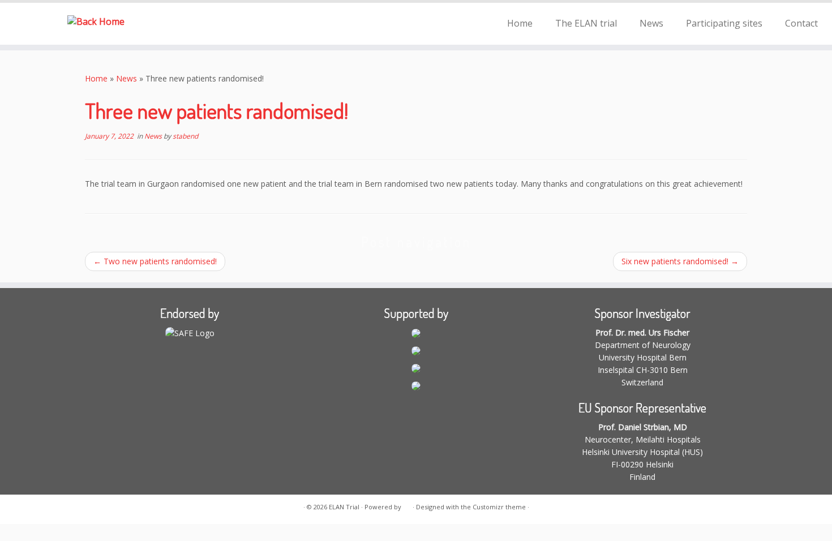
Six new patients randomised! (680, 261)
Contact (801, 23)
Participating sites (724, 23)
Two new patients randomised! (155, 261)
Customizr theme (499, 507)
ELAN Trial (344, 507)
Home (520, 23)
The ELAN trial (586, 23)
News (651, 23)
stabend (185, 136)
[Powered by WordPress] (407, 505)
